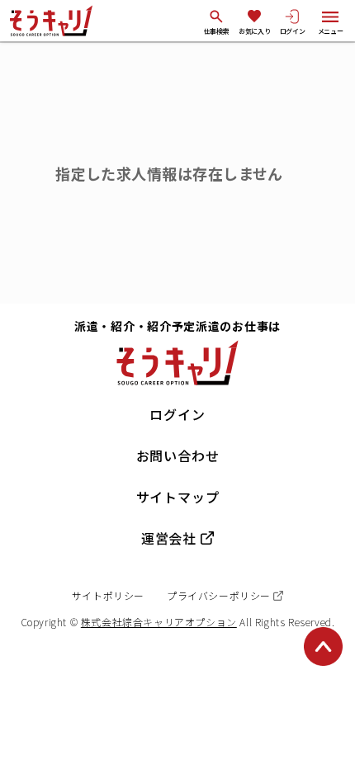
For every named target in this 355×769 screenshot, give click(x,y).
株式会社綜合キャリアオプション (159, 622)
